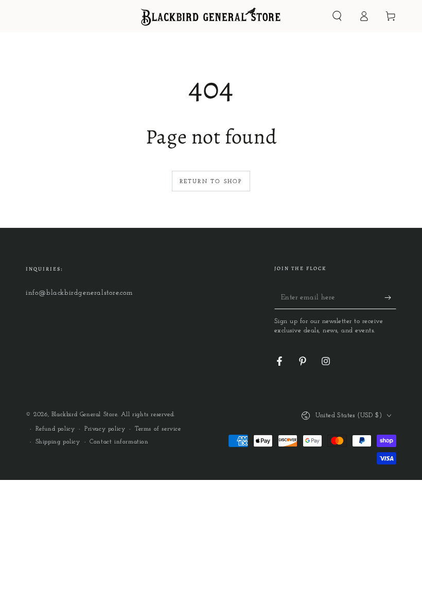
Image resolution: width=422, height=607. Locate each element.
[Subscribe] (390, 297)
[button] (337, 16)
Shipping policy (58, 442)
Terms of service (158, 429)
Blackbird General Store (84, 415)
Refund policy (55, 429)
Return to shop (211, 182)
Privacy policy (104, 429)
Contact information (119, 442)
